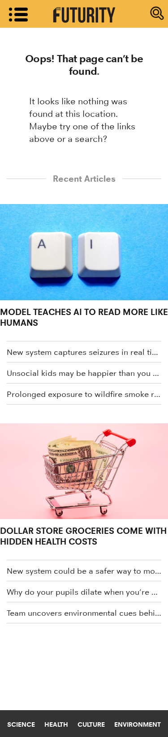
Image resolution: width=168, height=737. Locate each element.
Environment (137, 724)
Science (21, 724)
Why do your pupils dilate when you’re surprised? (84, 592)
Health (56, 724)
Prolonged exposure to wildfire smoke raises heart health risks (84, 394)
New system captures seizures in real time (84, 352)
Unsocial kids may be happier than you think (84, 373)
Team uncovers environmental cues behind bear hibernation (84, 613)
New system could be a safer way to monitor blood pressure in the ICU (84, 571)
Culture (91, 724)
